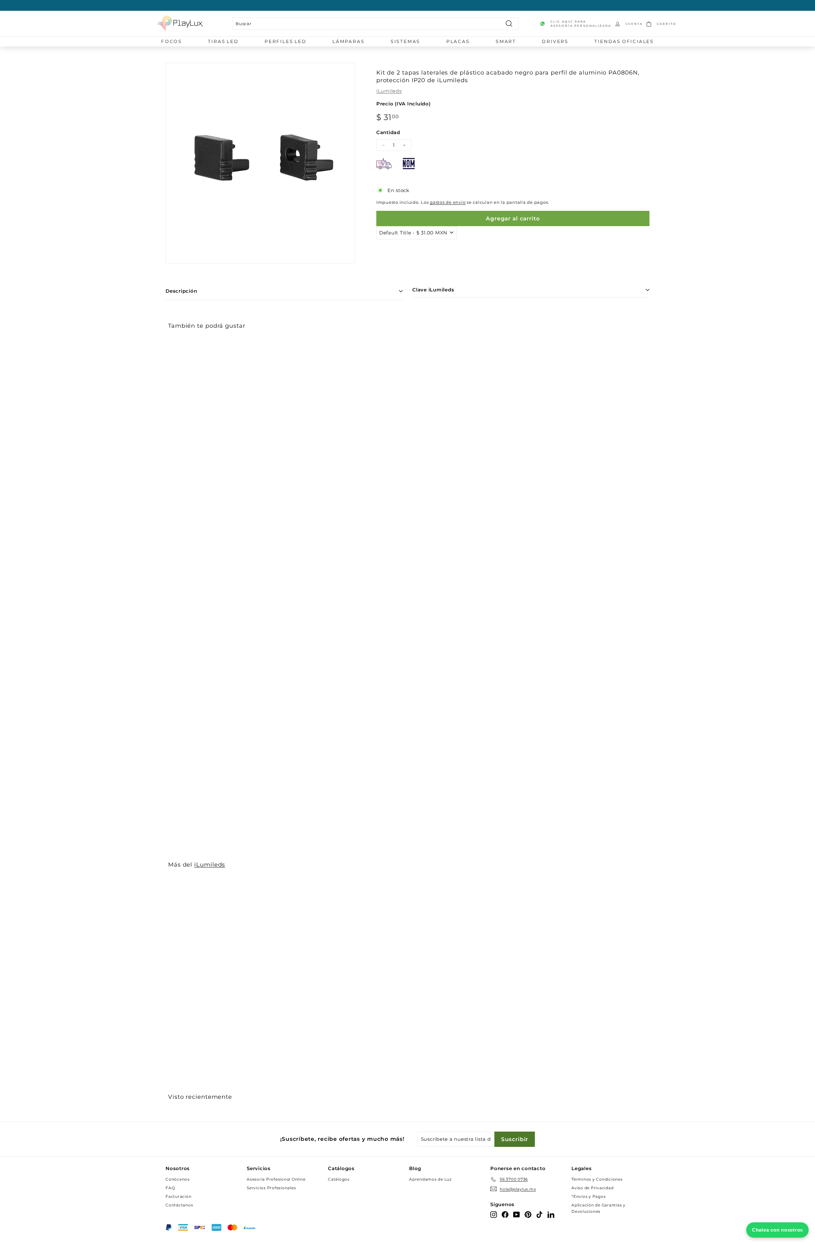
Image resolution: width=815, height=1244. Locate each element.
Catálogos (339, 1179)
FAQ (170, 1187)
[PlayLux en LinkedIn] (551, 1214)
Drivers (555, 41)
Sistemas (405, 41)
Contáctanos (179, 1205)
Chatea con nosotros (777, 1230)
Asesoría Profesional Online (276, 1179)
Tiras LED (223, 41)
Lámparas (348, 41)
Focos (171, 41)
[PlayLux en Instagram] (493, 1214)
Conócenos (178, 1179)
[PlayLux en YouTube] (516, 1214)
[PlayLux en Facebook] (505, 1214)
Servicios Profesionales (271, 1187)
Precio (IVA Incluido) (403, 104)
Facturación (178, 1196)
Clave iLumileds (433, 290)
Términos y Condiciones (597, 1179)
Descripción (181, 291)
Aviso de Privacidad (592, 1187)
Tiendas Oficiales (624, 41)
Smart (506, 41)
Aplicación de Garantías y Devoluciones (598, 1208)
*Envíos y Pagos (588, 1196)
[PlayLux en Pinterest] (528, 1214)
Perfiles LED (286, 41)
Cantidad (388, 132)
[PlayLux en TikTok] (539, 1214)
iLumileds (389, 91)
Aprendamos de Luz (430, 1179)
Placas (458, 41)
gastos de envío (447, 202)
